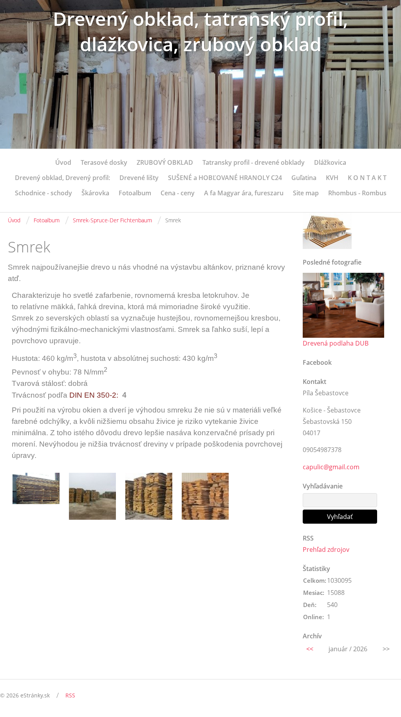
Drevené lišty (139, 177)
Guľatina (303, 177)
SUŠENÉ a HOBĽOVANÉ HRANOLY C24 (225, 177)
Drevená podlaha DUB (335, 343)
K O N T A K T (367, 177)
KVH (332, 177)
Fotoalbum (135, 193)
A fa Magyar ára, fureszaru (244, 193)
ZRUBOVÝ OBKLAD (165, 162)
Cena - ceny (178, 193)
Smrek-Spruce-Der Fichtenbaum (112, 220)
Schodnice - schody (43, 193)
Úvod (63, 162)
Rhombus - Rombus (357, 193)
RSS (70, 695)
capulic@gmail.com (331, 467)
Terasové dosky (104, 162)
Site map (306, 193)
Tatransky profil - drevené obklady (253, 162)
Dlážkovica (330, 162)
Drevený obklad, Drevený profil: (62, 177)
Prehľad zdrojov (326, 549)
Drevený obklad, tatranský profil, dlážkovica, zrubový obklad (200, 31)
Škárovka (95, 193)
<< (309, 649)
